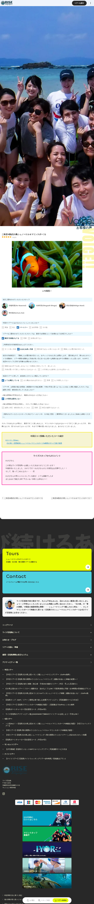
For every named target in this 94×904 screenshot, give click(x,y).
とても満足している (12, 380)
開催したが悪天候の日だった (74, 349)
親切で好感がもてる (12, 338)
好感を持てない (36, 338)
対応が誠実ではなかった (50, 408)
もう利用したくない (61, 380)
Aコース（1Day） (12, 440)
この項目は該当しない (13, 399)
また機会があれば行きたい (32, 380)
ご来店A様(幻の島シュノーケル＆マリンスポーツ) (23, 498)
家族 (6, 327)
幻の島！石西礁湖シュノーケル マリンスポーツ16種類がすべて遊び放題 (34, 443)
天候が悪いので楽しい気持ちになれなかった (21, 369)
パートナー (24, 327)
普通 (25, 338)
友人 (13, 327)
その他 (45, 327)
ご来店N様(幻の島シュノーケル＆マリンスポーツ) (70, 498)
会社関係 (35, 327)
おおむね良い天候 (26, 349)
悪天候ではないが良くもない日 (48, 349)
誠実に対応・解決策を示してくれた (17, 408)
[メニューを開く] (90, 3)
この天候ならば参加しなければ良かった (55, 369)
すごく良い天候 (10, 349)
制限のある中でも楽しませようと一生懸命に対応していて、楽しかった (30, 366)
